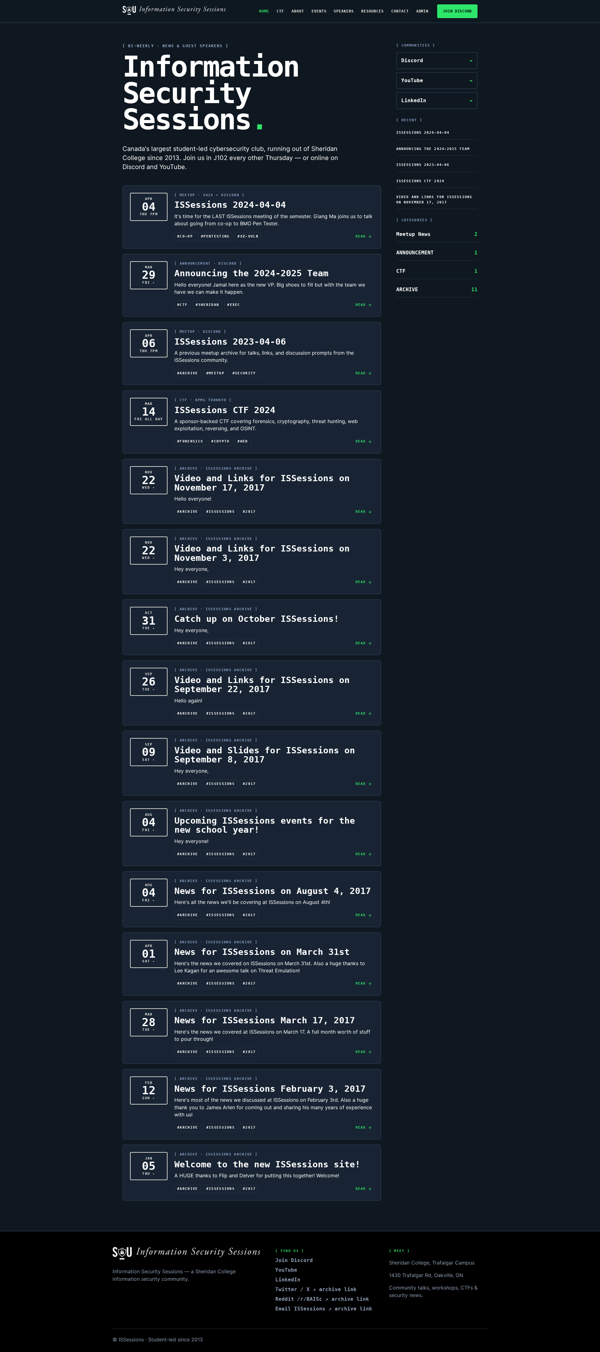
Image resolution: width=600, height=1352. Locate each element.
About (298, 11)
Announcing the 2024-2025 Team (433, 149)
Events (319, 11)
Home (264, 11)
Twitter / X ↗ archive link (316, 1289)
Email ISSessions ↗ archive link (323, 1309)
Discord (436, 60)
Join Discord (457, 11)
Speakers (344, 11)
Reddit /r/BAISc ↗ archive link (322, 1299)
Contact (400, 11)
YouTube (436, 80)
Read (361, 236)
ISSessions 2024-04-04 (422, 133)
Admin (422, 11)
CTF (280, 11)
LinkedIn (436, 100)
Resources (372, 11)
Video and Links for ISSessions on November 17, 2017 (434, 199)
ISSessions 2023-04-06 (422, 165)
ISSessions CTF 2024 (420, 181)
